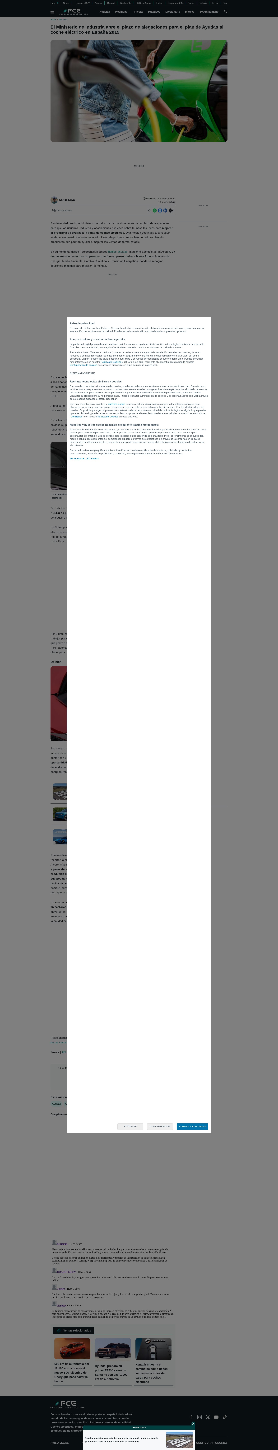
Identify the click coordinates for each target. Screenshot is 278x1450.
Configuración (160, 1126)
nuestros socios (116, 404)
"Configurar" (76, 416)
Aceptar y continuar (192, 1126)
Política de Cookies (111, 362)
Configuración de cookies (83, 365)
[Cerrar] (193, 1423)
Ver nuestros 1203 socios (84, 458)
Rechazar (130, 1126)
